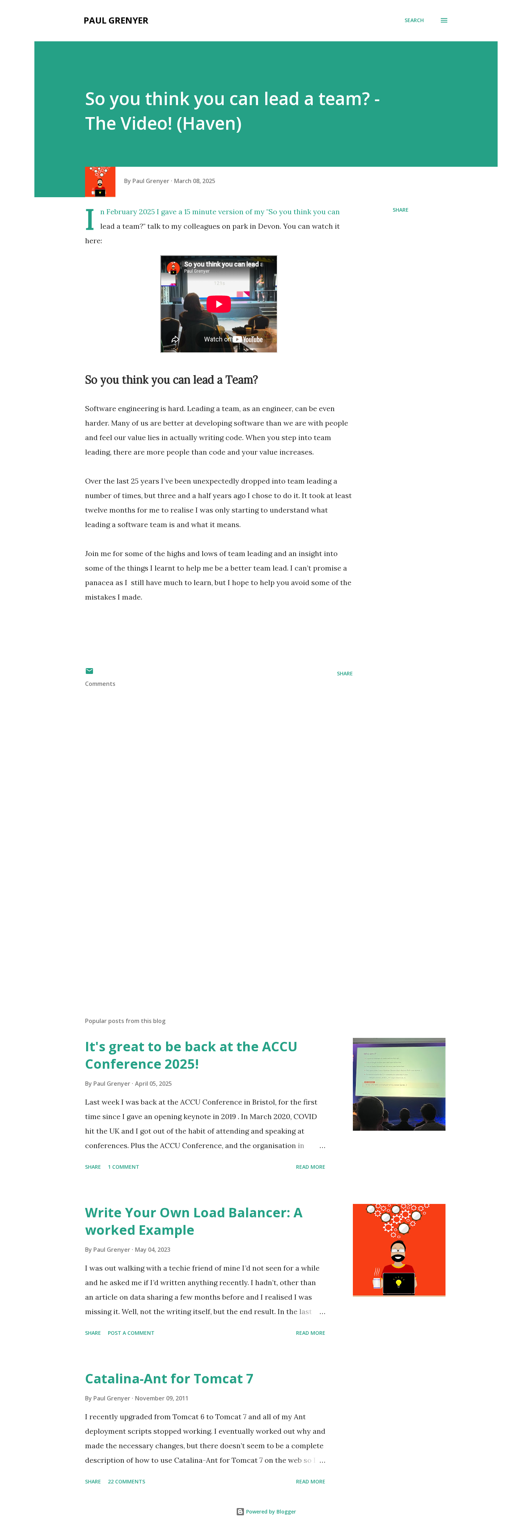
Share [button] (401, 209)
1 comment (123, 1166)
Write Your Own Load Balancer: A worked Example (194, 1221)
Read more (310, 1166)
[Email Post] (89, 673)
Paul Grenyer (116, 20)
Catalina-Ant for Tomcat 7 (169, 1378)
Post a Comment (131, 1332)
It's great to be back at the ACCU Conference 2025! (191, 1055)
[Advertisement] (207, 926)
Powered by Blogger (270, 1511)
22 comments (126, 1481)
